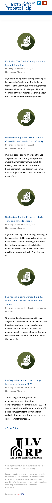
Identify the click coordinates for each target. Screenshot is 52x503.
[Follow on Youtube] (44, 3)
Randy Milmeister (15, 68)
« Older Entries (12, 428)
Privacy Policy (29, 468)
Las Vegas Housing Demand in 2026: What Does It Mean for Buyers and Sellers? (24, 300)
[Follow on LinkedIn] (39, 3)
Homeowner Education (15, 72)
